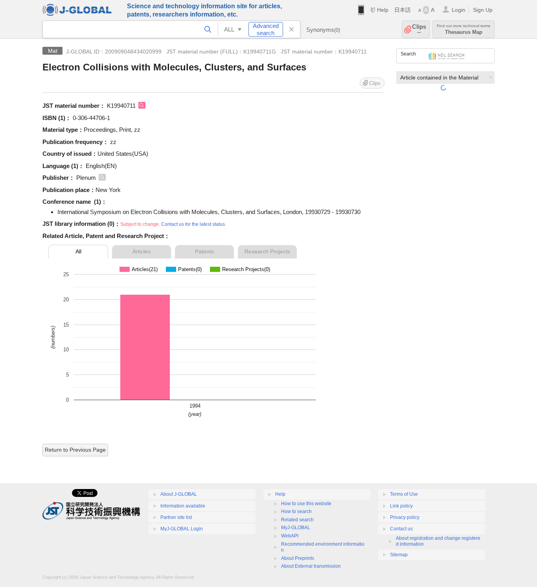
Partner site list (176, 517)
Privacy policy (404, 517)
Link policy (401, 506)
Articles (141, 251)
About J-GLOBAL (178, 494)
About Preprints (297, 558)
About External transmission (311, 566)
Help (382, 10)
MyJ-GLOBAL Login (181, 529)
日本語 (402, 10)
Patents (204, 251)
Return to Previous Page (75, 450)
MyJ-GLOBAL (295, 527)
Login (458, 10)
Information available (182, 506)
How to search (296, 511)
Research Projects (267, 251)
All (78, 251)
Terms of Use (404, 494)
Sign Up (483, 10)
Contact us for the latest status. (193, 224)
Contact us (401, 529)
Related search (297, 519)
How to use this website (306, 503)
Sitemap (399, 554)
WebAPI (289, 536)
